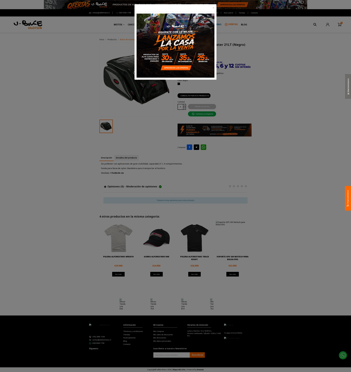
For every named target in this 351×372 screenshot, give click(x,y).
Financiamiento (347, 197)
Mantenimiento (348, 85)
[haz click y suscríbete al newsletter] (175, 45)
